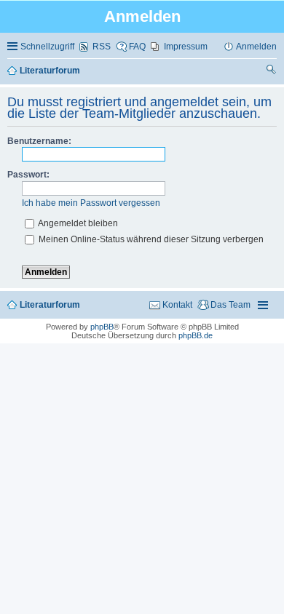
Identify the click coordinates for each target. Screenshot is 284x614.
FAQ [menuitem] (137, 46)
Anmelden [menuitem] (256, 46)
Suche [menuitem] (272, 71)
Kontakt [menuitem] (177, 305)
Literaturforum (50, 305)
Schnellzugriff (47, 46)
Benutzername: (39, 141)
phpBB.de (195, 335)
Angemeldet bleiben (77, 223)
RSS (101, 46)
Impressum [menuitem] (186, 46)
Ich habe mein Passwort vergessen (91, 203)
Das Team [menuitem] (230, 305)
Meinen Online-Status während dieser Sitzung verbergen (150, 239)
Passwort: (28, 175)
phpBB (102, 326)
